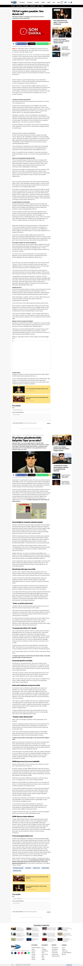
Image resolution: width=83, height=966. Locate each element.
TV (16, 48)
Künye (63, 947)
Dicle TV (13, 8)
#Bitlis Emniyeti (45, 868)
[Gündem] (61, 458)
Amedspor (44, 949)
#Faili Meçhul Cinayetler (18, 868)
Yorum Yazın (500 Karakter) (18, 412)
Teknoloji (18, 8)
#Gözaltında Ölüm (17, 870)
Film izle (33, 959)
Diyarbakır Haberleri (36, 947)
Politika (33, 952)
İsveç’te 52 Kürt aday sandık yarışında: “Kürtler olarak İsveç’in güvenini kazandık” (66, 54)
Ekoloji (43, 959)
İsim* (13, 407)
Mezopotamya (45, 951)
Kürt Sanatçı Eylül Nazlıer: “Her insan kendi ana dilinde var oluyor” (66, 482)
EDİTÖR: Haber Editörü (27, 46)
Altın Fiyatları (55, 952)
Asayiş (33, 949)
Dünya (43, 952)
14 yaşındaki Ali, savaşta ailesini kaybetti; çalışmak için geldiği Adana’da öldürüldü (66, 48)
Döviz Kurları (54, 951)
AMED (13, 48)
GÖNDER (48, 423)
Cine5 (64, 954)
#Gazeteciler (28, 868)
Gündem (18, 435)
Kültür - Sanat (45, 954)
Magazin (33, 957)
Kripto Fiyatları (55, 954)
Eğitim (43, 956)
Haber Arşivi (65, 951)
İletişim (63, 949)
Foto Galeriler (55, 949)
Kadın (43, 957)
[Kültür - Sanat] (61, 13)
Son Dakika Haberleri (66, 952)
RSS (13, 964)
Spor (43, 947)
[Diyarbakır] (61, 32)
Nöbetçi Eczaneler (56, 956)
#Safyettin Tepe (36, 868)
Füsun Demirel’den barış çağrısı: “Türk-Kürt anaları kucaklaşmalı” (60, 22)
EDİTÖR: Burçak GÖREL (28, 477)
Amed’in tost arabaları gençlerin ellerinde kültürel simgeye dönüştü (61, 40)
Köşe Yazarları (55, 947)
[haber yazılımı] (69, 964)
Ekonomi (33, 956)
